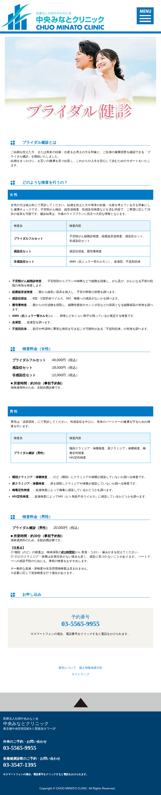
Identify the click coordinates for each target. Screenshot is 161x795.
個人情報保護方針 (91, 667)
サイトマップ (80, 674)
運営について (67, 667)
